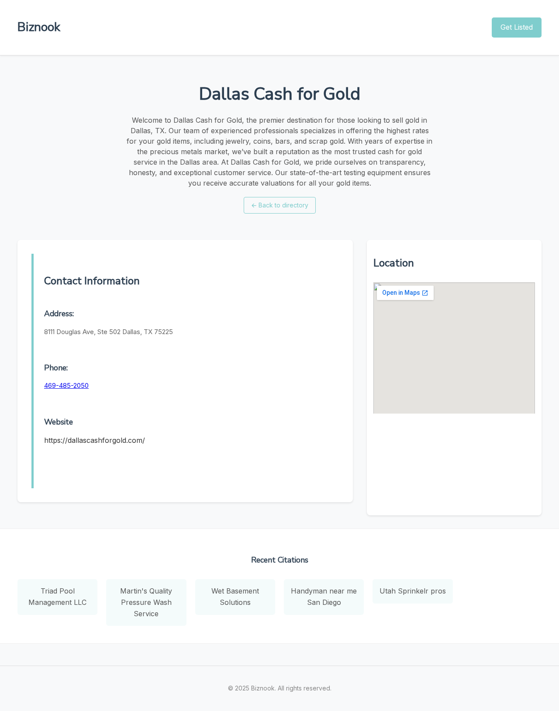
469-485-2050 (66, 385)
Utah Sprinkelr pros (413, 591)
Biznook (38, 27)
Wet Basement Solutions (235, 597)
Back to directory (279, 205)
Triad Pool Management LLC (57, 597)
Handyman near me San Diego (324, 597)
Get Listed (516, 27)
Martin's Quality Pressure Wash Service (146, 602)
